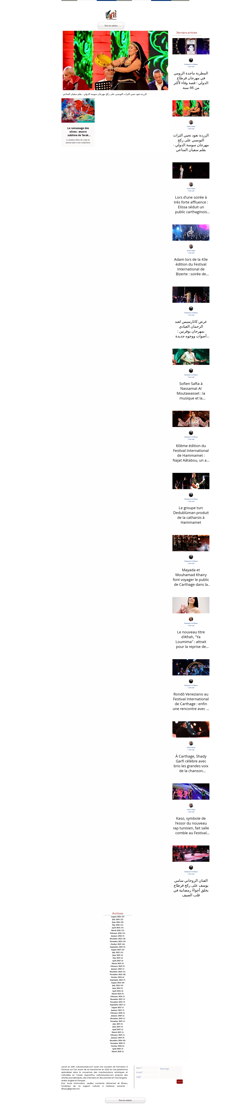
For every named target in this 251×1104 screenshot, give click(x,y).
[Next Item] (164, 60)
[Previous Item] (67, 60)
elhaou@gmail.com (70, 1088)
